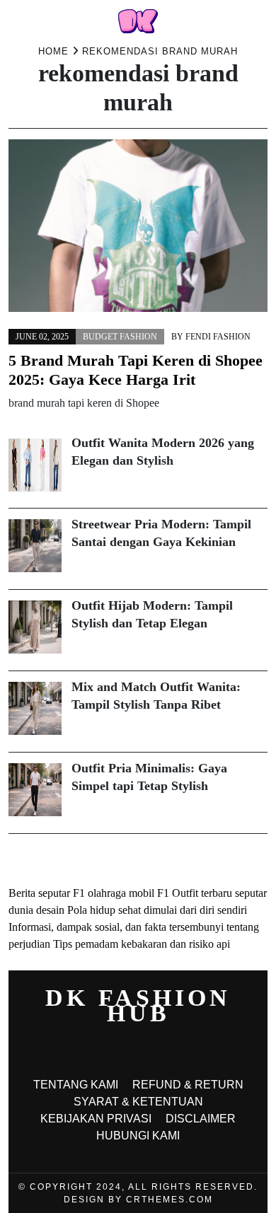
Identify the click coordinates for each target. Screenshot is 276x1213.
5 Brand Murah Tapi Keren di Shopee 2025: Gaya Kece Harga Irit (135, 370)
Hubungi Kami (138, 1136)
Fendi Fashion (218, 337)
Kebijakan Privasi (95, 1119)
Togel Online (76, 859)
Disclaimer (201, 1119)
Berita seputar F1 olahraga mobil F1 (88, 893)
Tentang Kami (75, 1085)
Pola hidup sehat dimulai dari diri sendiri (157, 910)
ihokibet (26, 859)
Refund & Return (187, 1085)
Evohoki (128, 859)
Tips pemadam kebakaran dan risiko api (141, 944)
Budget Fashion (120, 337)
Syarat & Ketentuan (138, 1102)
